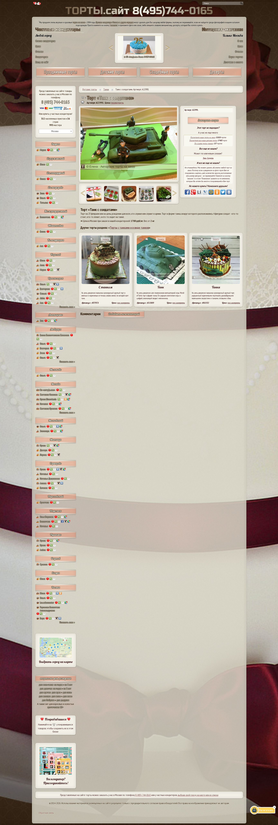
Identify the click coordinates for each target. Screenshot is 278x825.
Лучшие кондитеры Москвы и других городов (114, 22)
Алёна (43, 549)
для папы (67, 692)
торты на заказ (79, 22)
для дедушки (62, 700)
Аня (41, 302)
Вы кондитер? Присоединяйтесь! (55, 781)
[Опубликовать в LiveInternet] (199, 192)
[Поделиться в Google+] (193, 192)
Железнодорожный (55, 211)
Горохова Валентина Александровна (50, 609)
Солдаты (210, 158)
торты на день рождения (55, 678)
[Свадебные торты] (164, 76)
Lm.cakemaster (47, 602)
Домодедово (55, 187)
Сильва (43, 293)
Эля (41, 320)
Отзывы (39, 51)
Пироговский (55, 496)
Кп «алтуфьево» (47, 389)
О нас (240, 41)
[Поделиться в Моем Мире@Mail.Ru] (211, 192)
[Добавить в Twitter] (223, 192)
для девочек (46, 688)
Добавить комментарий (124, 314)
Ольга (43, 198)
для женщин (45, 696)
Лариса (43, 454)
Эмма (42, 353)
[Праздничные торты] (60, 76)
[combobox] (56, 131)
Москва (55, 384)
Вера (42, 618)
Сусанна (43, 564)
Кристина (44, 502)
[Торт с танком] (128, 194)
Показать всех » (67, 306)
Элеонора (44, 431)
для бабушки (48, 700)
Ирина (43, 445)
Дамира (43, 450)
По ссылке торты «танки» (203, 143)
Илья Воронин (46, 516)
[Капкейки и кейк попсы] (217, 76)
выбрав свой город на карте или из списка (198, 795)
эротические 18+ (55, 707)
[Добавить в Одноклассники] (217, 192)
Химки (55, 587)
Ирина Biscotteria (48, 399)
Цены (38, 46)
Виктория (44, 348)
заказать (113, 25)
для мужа (56, 692)
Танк (204, 158)
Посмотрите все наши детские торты (203, 140)
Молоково (55, 369)
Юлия (42, 164)
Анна (42, 265)
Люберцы (55, 329)
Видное (55, 144)
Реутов (55, 558)
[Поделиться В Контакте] (229, 192)
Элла (42, 193)
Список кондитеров (45, 41)
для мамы (67, 696)
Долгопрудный (56, 173)
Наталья (44, 473)
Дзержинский (55, 158)
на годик (58, 684)
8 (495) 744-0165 (55, 102)
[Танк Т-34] (94, 194)
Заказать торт (208, 120)
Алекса (43, 483)
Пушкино (55, 535)
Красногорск (55, 278)
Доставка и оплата (233, 62)
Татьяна (44, 202)
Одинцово (55, 463)
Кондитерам (41, 57)
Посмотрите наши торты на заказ (202, 137)
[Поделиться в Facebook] (187, 192)
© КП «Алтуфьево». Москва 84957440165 (139, 57)
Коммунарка (55, 240)
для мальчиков (46, 684)
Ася (41, 246)
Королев (56, 254)
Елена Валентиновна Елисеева (54, 335)
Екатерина (45, 288)
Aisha (42, 298)
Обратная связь (46, 812)
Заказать (105, 239)
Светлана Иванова (49, 394)
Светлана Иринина (48, 408)
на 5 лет (68, 684)
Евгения (43, 487)
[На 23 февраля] (146, 194)
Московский (55, 420)
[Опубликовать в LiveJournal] (205, 192)
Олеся (43, 178)
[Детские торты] (112, 76)
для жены (56, 696)
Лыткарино (56, 315)
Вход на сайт (42, 62)
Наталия (44, 403)
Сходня (56, 573)
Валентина (45, 217)
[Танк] (111, 194)
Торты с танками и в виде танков (129, 228)
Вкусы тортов (236, 57)
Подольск (55, 511)
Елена (43, 231)
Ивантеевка (55, 225)
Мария (43, 149)
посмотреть (117, 102)
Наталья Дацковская (50, 478)
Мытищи (55, 439)
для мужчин (45, 692)
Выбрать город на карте (56, 662)
